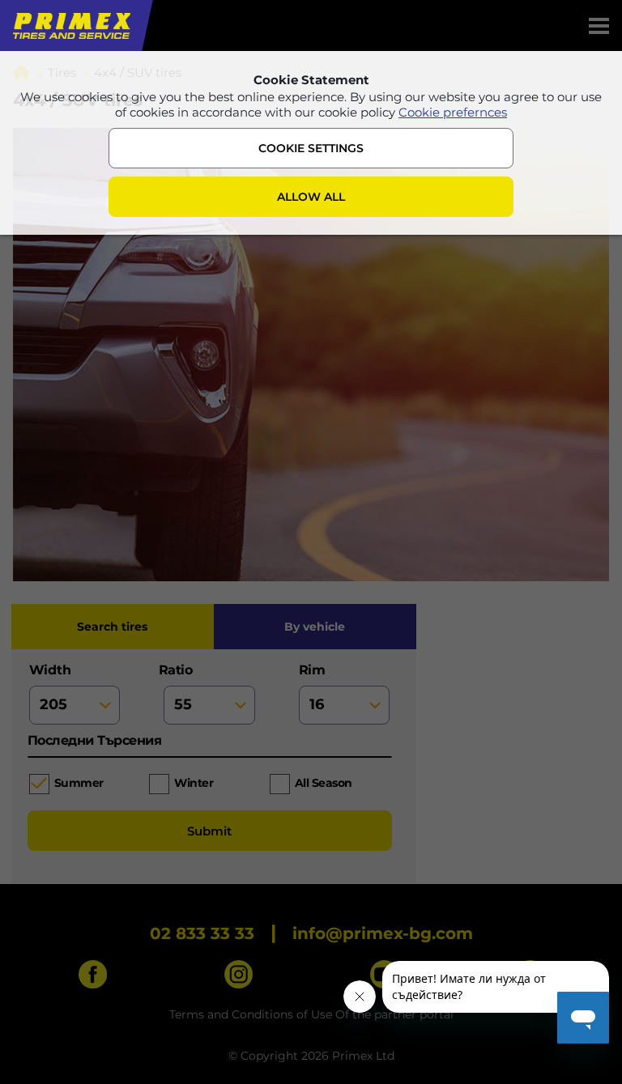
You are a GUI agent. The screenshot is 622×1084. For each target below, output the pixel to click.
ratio (178, 670)
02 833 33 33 (202, 933)
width (50, 670)
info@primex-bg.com (382, 933)
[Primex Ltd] (70, 25)
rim (312, 670)
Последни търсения (95, 740)
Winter (193, 783)
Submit (209, 831)
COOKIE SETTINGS (311, 148)
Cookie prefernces (452, 112)
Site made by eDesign (401, 891)
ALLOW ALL (311, 196)
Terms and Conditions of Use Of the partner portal (311, 1014)
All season (323, 783)
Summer (79, 783)
